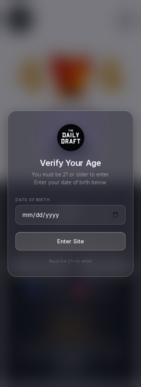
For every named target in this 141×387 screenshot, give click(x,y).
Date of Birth (32, 199)
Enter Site (70, 241)
